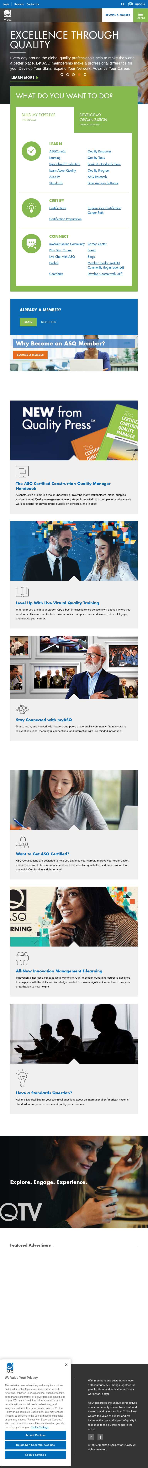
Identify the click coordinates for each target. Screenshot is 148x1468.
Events (92, 250)
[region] (35, 1412)
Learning (55, 158)
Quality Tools (96, 158)
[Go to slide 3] (74, 75)
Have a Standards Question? (44, 1093)
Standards (56, 183)
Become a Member (118, 14)
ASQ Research (97, 177)
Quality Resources (99, 151)
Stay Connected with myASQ (44, 720)
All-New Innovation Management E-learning (59, 971)
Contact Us (33, 4)
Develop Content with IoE (105, 274)
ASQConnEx (57, 151)
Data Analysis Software (103, 183)
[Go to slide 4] (80, 75)
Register (19, 4)
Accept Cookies (35, 1435)
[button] (140, 15)
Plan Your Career (60, 250)
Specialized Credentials (64, 164)
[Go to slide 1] (62, 75)
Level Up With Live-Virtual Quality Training (57, 603)
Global (53, 263)
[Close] (66, 1364)
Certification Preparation (65, 219)
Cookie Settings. (40, 1427)
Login (6, 4)
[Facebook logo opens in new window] (100, 1437)
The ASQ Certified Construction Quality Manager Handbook (63, 486)
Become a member (30, 354)
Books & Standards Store (104, 164)
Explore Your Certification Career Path (104, 210)
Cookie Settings (35, 1454)
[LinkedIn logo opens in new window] (91, 1437)
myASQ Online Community (67, 244)
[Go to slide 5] (85, 75)
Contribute (56, 274)
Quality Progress (98, 170)
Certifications (57, 208)
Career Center (97, 244)
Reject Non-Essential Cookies (35, 1444)
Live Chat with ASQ (62, 257)
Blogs (91, 257)
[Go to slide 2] (68, 75)
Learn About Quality (62, 170)
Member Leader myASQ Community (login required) (106, 265)
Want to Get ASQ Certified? (42, 854)
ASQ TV (54, 177)
